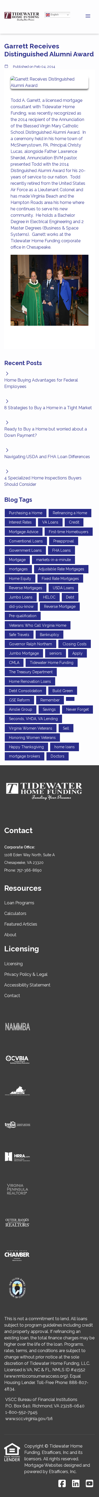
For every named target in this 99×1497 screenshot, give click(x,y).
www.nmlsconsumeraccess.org (36, 1376)
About (10, 934)
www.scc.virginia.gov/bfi (29, 1418)
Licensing (13, 963)
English (54, 14)
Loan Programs (19, 902)
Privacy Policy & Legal (26, 974)
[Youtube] (89, 1483)
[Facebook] (62, 1483)
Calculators (15, 913)
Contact (12, 995)
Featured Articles (20, 924)
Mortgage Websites (43, 1465)
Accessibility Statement (27, 985)
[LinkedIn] (75, 1483)
